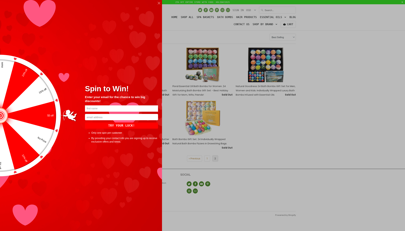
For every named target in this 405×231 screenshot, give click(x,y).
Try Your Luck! (121, 125)
